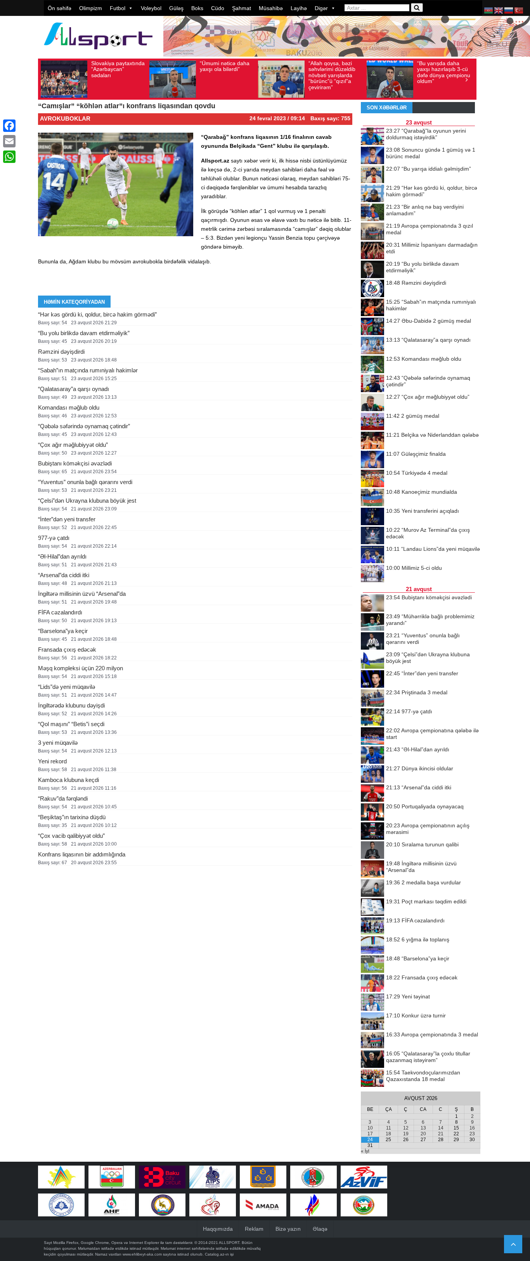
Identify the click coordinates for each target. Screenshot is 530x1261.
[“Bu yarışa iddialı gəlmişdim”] (372, 175)
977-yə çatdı (53, 537)
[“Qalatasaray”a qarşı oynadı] (372, 346)
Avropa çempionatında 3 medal (432, 1034)
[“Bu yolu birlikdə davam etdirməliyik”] (372, 270)
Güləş (176, 8)
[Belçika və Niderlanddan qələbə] (372, 441)
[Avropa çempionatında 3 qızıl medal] (372, 232)
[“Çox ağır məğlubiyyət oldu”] (372, 403)
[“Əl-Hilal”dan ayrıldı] (372, 755)
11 (388, 1128)
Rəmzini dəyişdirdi (61, 351)
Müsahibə (271, 8)
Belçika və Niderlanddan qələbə (432, 435)
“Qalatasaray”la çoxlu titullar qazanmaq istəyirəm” (428, 1056)
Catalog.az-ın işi (219, 1254)
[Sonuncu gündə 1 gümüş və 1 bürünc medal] (372, 156)
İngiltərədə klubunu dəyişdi (71, 705)
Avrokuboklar (65, 118)
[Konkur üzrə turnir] (372, 1021)
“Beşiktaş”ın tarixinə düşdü (72, 817)
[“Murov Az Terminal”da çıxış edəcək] (372, 536)
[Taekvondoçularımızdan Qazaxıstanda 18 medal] (372, 1078)
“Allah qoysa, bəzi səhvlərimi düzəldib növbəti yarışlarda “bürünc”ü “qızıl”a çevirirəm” (331, 75)
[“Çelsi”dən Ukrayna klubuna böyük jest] (372, 660)
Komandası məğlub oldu (68, 407)
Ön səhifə (59, 8)
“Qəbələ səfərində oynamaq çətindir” (84, 426)
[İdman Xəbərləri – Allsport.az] (98, 52)
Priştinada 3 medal (416, 692)
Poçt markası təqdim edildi (426, 901)
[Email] (9, 141)
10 (370, 1128)
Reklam (254, 1229)
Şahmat (241, 8)
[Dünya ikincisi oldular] (372, 774)
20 (423, 1133)
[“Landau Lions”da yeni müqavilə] (372, 555)
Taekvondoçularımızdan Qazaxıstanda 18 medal (423, 1075)
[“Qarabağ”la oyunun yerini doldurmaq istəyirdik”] (372, 137)
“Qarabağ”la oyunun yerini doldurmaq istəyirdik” (426, 134)
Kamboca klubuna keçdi (68, 780)
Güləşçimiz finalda (416, 454)
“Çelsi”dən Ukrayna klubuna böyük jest (87, 500)
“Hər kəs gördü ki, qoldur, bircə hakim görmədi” (97, 314)
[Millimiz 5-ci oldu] (372, 574)
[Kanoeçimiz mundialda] (372, 498)
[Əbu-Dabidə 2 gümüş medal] (372, 327)
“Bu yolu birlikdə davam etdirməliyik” (84, 333)
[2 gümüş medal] (372, 422)
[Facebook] (9, 125)
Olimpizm (90, 8)
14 (440, 1128)
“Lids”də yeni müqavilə (66, 686)
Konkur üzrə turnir (416, 1015)
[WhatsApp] (9, 156)
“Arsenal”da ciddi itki (63, 575)
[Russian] (509, 10)
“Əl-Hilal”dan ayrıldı (62, 556)
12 (406, 1128)
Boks (197, 8)
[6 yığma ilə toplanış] (372, 945)
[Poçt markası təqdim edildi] (372, 907)
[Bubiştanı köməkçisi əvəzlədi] (372, 603)
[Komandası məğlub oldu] (372, 365)
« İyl (365, 1151)
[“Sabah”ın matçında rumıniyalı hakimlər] (372, 308)
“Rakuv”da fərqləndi (63, 798)
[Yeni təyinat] (372, 1002)
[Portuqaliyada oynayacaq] (372, 812)
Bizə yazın (288, 1229)
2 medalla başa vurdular (423, 882)
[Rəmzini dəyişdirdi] (372, 289)
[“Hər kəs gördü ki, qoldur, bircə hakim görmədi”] (372, 194)
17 (370, 1133)
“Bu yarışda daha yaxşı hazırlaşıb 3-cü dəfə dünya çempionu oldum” (443, 72)
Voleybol (151, 8)
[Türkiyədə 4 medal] (372, 479)
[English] (499, 10)
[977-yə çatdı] (372, 717)
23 (472, 1133)
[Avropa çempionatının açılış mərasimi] (372, 831)
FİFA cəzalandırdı (60, 612)
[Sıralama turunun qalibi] (372, 850)
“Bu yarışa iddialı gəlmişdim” (428, 169)
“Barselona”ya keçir (63, 631)
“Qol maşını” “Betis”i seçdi (71, 724)
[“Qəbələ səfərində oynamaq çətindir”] (372, 384)
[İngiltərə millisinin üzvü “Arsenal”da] (372, 869)
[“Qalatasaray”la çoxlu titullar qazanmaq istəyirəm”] (372, 1059)
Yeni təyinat (408, 996)
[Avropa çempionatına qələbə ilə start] (372, 736)
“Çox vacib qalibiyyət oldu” (71, 835)
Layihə (299, 8)
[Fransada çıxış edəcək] (372, 983)
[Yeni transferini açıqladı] (372, 517)
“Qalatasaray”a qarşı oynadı (73, 389)
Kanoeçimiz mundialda (421, 492)
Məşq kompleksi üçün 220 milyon (80, 668)
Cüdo (217, 8)
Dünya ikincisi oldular (419, 768)
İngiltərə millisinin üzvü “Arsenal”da (82, 593)
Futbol (117, 8)
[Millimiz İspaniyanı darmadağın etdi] (372, 251)
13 (423, 1128)
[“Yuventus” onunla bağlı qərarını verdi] (372, 641)
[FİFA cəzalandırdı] (372, 926)
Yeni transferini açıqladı (422, 511)
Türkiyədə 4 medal (416, 473)
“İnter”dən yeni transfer (66, 519)
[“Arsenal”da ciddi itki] (372, 793)
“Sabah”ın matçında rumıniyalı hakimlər (88, 370)
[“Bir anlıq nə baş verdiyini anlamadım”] (372, 213)
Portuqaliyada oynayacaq (425, 806)
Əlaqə (320, 1229)
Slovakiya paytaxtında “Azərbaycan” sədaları (118, 69)
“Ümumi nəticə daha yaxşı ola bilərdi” (224, 66)
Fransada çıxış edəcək (67, 649)
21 (440, 1133)
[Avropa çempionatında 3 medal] (372, 1040)
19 (406, 1133)
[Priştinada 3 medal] (372, 698)
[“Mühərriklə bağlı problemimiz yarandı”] (372, 622)
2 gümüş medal (412, 416)
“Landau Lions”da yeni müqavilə (433, 549)
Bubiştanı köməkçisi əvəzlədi (75, 463)
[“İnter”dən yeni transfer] (372, 679)
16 (472, 1128)
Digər (321, 8)
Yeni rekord (52, 761)
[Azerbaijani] (489, 10)
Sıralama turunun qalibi (422, 844)
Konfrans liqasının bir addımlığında (81, 854)
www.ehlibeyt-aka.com (142, 1254)
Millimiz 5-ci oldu (414, 568)
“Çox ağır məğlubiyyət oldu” (73, 444)
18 (388, 1133)
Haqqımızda (218, 1229)
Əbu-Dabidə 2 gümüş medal (428, 321)
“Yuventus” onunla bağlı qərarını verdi (85, 482)
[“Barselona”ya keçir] (372, 964)
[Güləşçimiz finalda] (372, 460)
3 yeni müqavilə (58, 742)
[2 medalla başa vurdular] (372, 888)
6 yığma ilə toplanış (417, 939)
